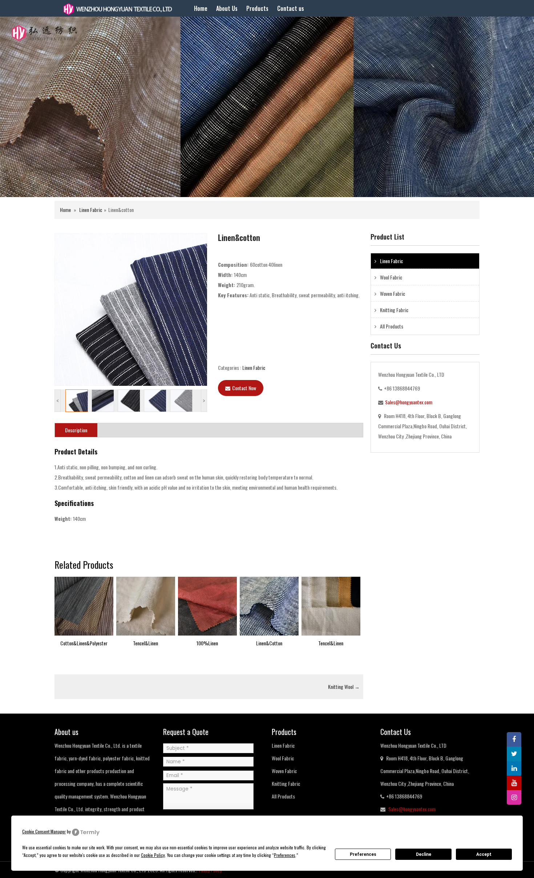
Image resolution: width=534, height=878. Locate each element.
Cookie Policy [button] (153, 855)
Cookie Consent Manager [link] (44, 831)
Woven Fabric (392, 293)
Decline (423, 854)
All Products (391, 326)
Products (257, 8)
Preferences (363, 854)
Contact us (290, 8)
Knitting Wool (344, 686)
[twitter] (514, 754)
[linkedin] (514, 768)
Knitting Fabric (394, 310)
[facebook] (514, 739)
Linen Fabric (90, 209)
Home (200, 8)
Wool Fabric (391, 277)
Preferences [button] (284, 855)
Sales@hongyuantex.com (408, 402)
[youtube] (514, 783)
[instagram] (514, 797)
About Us (227, 8)
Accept (483, 854)
